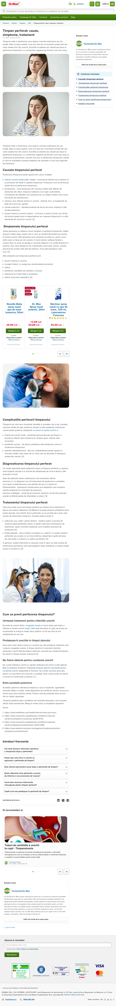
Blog (73, 17)
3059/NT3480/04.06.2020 (74, 995)
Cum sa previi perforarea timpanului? (94, 99)
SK (108, 999)
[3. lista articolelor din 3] (39, 871)
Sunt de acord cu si (23, 949)
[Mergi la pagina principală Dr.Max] (14, 3)
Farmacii (43, 17)
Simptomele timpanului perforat (92, 83)
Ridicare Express (14, 340)
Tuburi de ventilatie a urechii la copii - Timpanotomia (22, 846)
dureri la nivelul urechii (46, 430)
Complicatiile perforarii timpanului (93, 87)
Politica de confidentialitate (30, 949)
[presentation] (13, 294)
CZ (105, 999)
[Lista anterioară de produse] (60, 354)
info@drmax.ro (11, 999)
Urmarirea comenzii (59, 17)
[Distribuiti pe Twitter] (63, 800)
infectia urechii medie (14, 179)
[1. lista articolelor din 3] (33, 871)
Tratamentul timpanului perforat (92, 95)
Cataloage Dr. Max (28, 17)
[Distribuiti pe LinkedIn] (58, 800)
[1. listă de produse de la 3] (33, 354)
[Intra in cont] (97, 4)
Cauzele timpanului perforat (90, 79)
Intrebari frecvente (86, 103)
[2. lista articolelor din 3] (36, 871)
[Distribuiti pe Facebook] (68, 800)
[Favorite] (92, 4)
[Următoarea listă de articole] (66, 872)
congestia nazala (33, 625)
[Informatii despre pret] (19, 325)
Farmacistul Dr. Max (15, 862)
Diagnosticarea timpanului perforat (93, 91)
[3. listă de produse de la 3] (39, 353)
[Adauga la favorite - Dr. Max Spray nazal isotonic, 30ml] (44, 288)
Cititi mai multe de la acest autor (35, 919)
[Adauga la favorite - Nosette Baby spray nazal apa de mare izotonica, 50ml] (22, 288)
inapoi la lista (10, 927)
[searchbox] (58, 11)
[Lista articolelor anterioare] (60, 872)
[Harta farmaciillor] (70, 3)
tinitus (7, 267)
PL (111, 999)
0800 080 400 (28, 999)
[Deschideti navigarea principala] (3, 4)
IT (113, 999)
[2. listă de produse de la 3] (36, 353)
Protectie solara (9, 17)
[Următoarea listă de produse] (66, 354)
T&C (18, 949)
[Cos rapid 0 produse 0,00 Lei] (112, 4)
